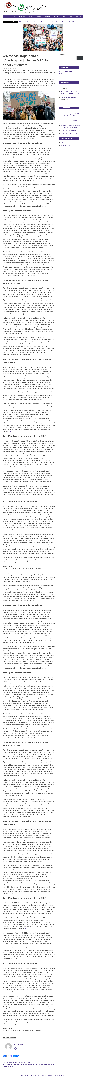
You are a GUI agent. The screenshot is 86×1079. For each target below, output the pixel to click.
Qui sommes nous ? (66, 145)
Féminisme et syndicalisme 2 (69, 130)
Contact (63, 142)
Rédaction (52, 1075)
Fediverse (43, 1075)
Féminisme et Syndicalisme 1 (69, 133)
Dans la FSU (64, 82)
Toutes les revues (65, 71)
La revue (63, 67)
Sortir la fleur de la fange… (69, 97)
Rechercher (62, 54)
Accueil (6, 16)
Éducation (31, 16)
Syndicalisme (78, 16)
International (47, 16)
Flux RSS (61, 1075)
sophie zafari (19, 1044)
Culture (13, 16)
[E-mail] (15, 1048)
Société (63, 16)
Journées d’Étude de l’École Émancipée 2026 (62, 22)
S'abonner (63, 74)
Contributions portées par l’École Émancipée (17, 1062)
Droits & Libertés (22, 16)
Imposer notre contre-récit (69, 86)
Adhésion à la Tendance (40, 22)
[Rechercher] (80, 58)
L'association (65, 138)
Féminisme (39, 16)
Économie (70, 16)
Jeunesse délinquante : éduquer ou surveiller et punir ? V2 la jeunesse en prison (70, 121)
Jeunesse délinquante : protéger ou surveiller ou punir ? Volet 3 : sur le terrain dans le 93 (70, 114)
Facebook (35, 1075)
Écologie (56, 16)
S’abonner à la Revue (25, 22)
